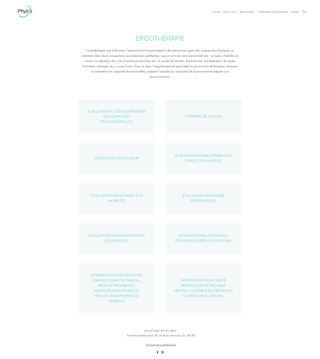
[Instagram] (162, 352)
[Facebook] (157, 352)
